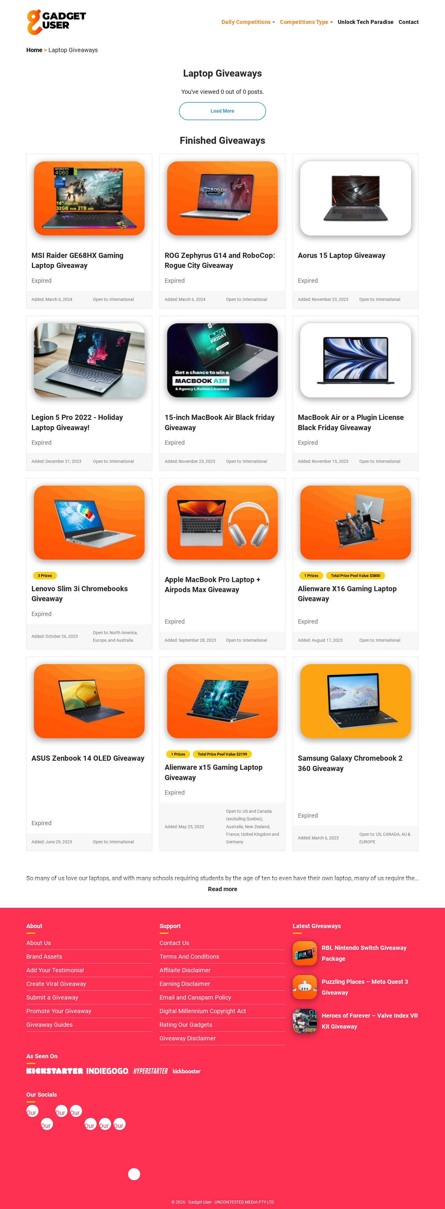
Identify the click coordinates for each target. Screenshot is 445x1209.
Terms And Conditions (189, 956)
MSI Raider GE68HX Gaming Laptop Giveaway (77, 260)
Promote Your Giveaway (58, 1011)
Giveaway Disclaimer (188, 1038)
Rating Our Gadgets (186, 1024)
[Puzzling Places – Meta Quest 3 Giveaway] (305, 986)
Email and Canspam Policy (195, 997)
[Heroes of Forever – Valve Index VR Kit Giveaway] (305, 1020)
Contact (409, 22)
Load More (222, 111)
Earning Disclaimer (185, 983)
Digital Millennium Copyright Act (203, 1011)
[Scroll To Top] (417, 1194)
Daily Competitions (246, 22)
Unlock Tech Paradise (366, 22)
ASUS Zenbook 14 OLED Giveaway (87, 758)
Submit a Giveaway (52, 997)
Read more (222, 889)
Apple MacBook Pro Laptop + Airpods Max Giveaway (212, 584)
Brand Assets (44, 956)
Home (34, 50)
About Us (38, 943)
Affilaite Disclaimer (185, 970)
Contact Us (174, 943)
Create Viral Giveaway (56, 983)
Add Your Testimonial (55, 970)
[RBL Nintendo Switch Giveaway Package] (305, 953)
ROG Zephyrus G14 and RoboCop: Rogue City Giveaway (220, 260)
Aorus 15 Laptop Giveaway (341, 255)
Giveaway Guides (49, 1024)
